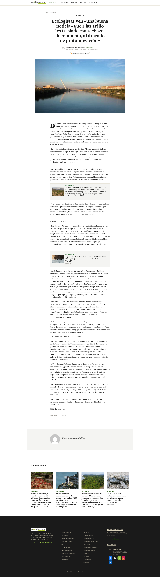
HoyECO (74, 2)
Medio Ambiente (67, 532)
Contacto (86, 532)
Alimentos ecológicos (68, 553)
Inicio (47, 12)
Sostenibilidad (66, 547)
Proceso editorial (90, 47)
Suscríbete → (114, 539)
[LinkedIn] (110, 562)
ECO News (83, 2)
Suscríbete (93, 2)
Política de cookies (89, 550)
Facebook (63, 415)
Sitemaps (86, 562)
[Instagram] (123, 558)
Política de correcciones (91, 541)
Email (69, 415)
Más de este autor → (69, 441)
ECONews (86, 556)
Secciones (53, 2)
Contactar (64, 2)
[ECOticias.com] (38, 2)
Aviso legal (87, 544)
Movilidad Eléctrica (67, 541)
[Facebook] (110, 558)
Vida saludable (66, 556)
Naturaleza (53, 12)
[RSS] (119, 558)
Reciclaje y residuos (67, 550)
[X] (115, 558)
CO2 (63, 544)
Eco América (65, 559)
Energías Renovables (68, 538)
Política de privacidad (90, 547)
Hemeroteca (87, 559)
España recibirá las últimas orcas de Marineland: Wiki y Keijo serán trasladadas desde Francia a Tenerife (85, 259)
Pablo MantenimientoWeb (76, 47)
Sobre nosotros (88, 535)
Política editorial (89, 538)
